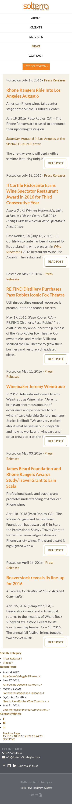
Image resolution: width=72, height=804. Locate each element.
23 (33, 736)
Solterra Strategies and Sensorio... (23, 692)
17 (11, 736)
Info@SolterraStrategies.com (22, 757)
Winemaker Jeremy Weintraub (35, 386)
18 (15, 736)
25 (40, 736)
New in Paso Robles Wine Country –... (25, 701)
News (36, 46)
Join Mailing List (28, 765)
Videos (7, 662)
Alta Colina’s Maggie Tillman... (21, 676)
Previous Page (11, 733)
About (36, 18)
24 (37, 736)
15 (4, 736)
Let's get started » (36, 66)
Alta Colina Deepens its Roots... (22, 684)
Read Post (55, 163)
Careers (48, 788)
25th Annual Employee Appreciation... (26, 709)
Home (23, 788)
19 (18, 736)
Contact (36, 56)
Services (36, 37)
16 (7, 736)
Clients (36, 27)
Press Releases (55, 80)
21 (26, 736)
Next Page (9, 738)
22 (29, 736)
